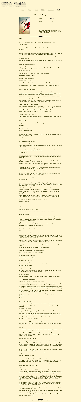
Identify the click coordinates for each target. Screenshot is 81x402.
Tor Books (52, 18)
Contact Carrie (40, 399)
